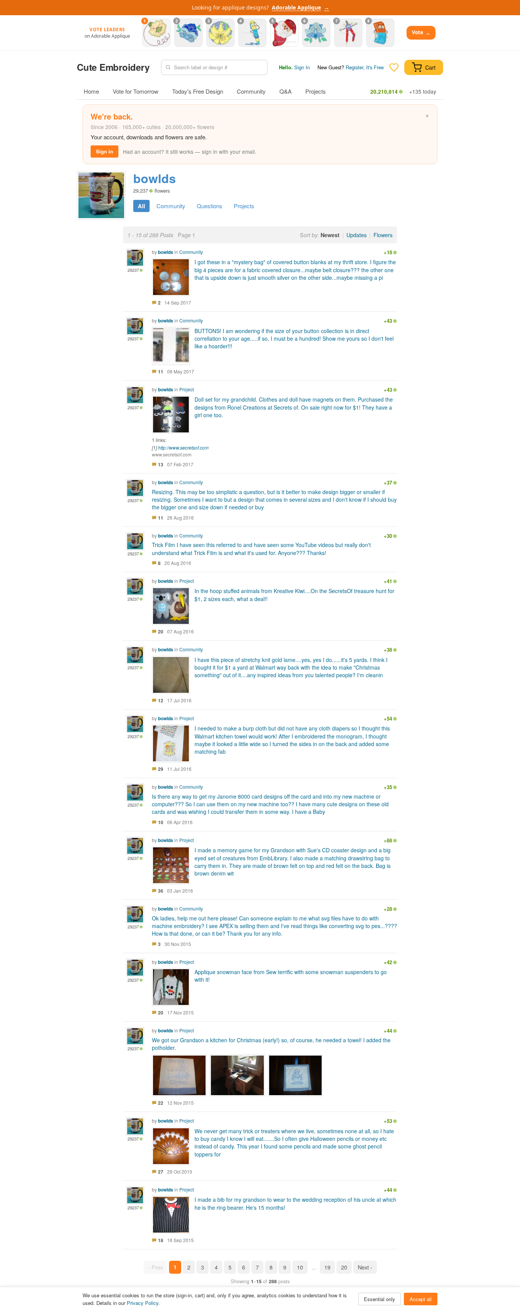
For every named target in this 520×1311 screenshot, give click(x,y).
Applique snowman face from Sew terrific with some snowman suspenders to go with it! (291, 975)
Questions (209, 206)
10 (300, 1267)
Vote (421, 32)
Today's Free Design (197, 91)
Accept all (421, 1299)
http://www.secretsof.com (183, 447)
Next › (365, 1267)
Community (251, 91)
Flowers (382, 235)
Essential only (379, 1299)
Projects (315, 91)
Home (91, 91)
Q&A (285, 91)
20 (344, 1267)
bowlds (165, 252)
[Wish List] (394, 67)
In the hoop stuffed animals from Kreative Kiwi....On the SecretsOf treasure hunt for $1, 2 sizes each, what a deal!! (294, 594)
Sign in (104, 151)
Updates (356, 235)
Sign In (302, 67)
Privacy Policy (142, 1302)
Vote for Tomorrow (135, 91)
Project (186, 389)
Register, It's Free (365, 67)
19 (327, 1267)
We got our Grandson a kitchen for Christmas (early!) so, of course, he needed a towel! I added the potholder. (271, 1043)
